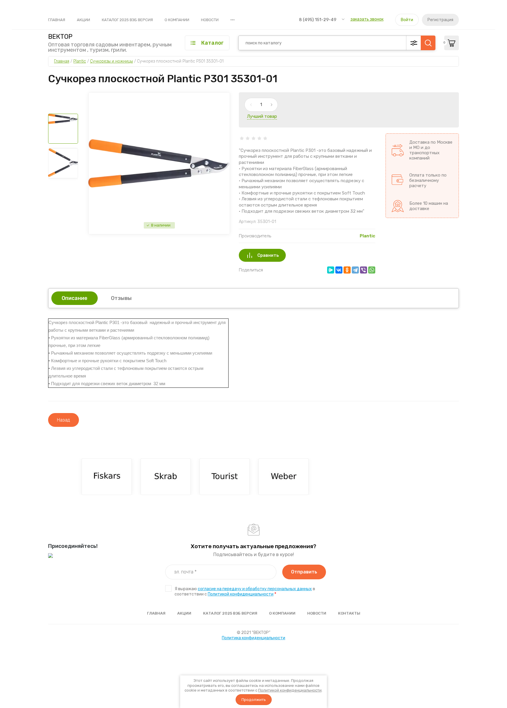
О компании (177, 20)
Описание (74, 298)
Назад (63, 420)
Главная (56, 20)
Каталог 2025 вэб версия (127, 20)
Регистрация (440, 19)
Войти (407, 19)
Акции (83, 20)
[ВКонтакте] (338, 270)
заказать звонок (366, 19)
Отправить (304, 572)
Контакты (349, 613)
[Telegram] (355, 270)
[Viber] (363, 270)
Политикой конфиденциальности (290, 690)
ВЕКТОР (60, 36)
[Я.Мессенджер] (330, 270)
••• (232, 19)
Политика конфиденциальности (253, 637)
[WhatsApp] (371, 270)
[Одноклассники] (347, 270)
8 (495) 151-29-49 (317, 19)
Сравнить (268, 255)
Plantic (367, 236)
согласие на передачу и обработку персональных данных (255, 588)
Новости (210, 20)
